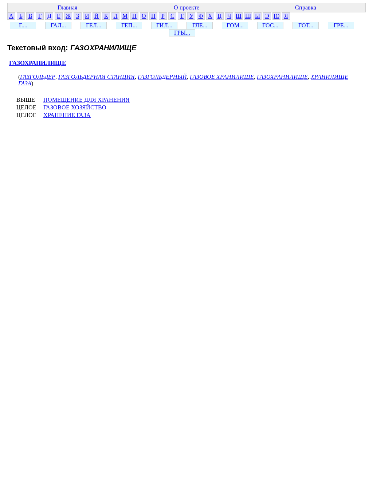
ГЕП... (129, 25)
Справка (305, 7)
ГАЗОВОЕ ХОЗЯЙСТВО (74, 107)
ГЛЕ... (199, 25)
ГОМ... (235, 25)
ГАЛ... (58, 25)
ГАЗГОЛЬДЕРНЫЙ (162, 77)
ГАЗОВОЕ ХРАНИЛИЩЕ (222, 77)
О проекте (186, 7)
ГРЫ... (182, 33)
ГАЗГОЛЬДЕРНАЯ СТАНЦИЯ (96, 77)
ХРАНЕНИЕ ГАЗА (67, 115)
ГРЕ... (341, 25)
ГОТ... (305, 25)
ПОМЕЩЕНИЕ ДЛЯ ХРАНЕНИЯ (86, 100)
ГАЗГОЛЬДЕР (37, 77)
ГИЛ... (164, 25)
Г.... (23, 25)
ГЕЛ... (93, 25)
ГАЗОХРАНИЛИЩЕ (37, 62)
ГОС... (270, 25)
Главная (67, 7)
